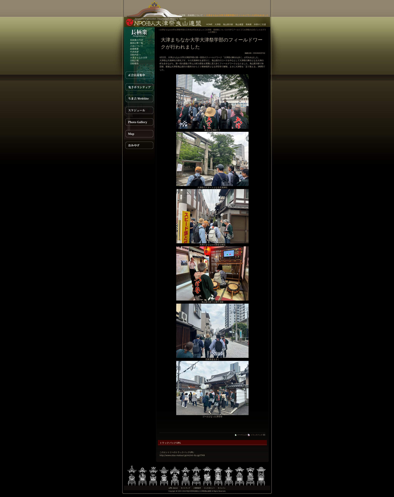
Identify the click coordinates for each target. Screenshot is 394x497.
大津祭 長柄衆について (191, 15)
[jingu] (250, 475)
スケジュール (139, 110)
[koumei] (207, 475)
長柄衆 (249, 24)
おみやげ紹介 (139, 145)
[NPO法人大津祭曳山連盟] (164, 25)
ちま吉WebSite (139, 98)
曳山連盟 (239, 24)
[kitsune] (185, 475)
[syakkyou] (218, 475)
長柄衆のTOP (136, 40)
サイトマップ (185, 488)
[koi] (228, 475)
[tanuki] (132, 475)
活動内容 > (135, 54)
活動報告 (134, 63)
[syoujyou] (142, 475)
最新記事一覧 (136, 43)
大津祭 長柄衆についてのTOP (219, 30)
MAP (139, 133)
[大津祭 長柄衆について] (139, 37)
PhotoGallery (139, 122)
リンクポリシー (209, 488)
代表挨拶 (134, 51)
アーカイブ (237, 30)
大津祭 (218, 24)
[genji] (239, 475)
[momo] (153, 475)
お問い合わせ (173, 488)
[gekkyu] (261, 475)
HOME (172, 15)
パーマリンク (241, 435)
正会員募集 (139, 75)
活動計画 (134, 60)
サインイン (221, 488)
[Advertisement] (234, 4)
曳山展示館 (228, 24)
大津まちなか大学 (138, 57)
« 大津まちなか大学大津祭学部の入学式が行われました (181, 30)
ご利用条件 (197, 488)
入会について (136, 45)
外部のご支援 (260, 24)
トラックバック (256, 435)
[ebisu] (164, 475)
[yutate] (175, 475)
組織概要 (134, 48)
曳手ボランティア (139, 87)
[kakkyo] (196, 475)
